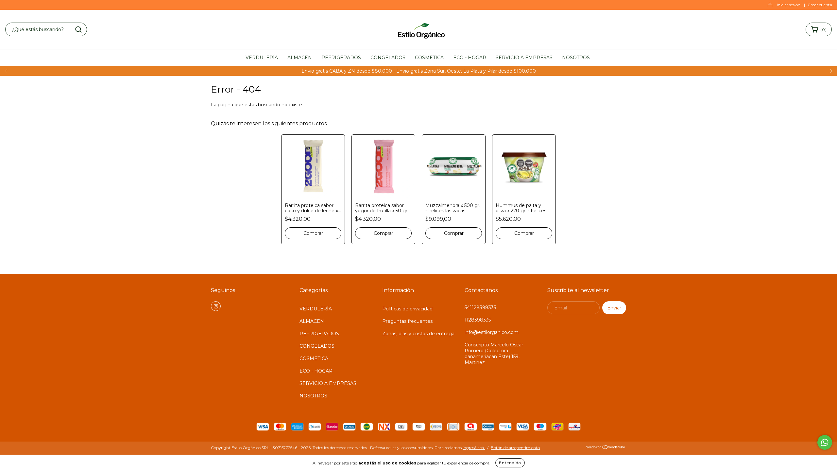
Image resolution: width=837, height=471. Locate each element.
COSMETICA (429, 58)
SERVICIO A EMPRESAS (524, 58)
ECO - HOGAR (469, 58)
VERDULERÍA (262, 58)
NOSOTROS (576, 58)
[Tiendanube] (605, 447)
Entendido (510, 462)
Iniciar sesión (788, 4)
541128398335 (480, 307)
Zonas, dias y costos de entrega (418, 334)
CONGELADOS (387, 58)
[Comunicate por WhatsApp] (824, 442)
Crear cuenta (820, 4)
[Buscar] (78, 29)
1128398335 (478, 320)
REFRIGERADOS (341, 58)
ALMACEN (299, 58)
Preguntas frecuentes (407, 321)
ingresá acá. (474, 447)
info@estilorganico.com (492, 332)
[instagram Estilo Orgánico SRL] (216, 306)
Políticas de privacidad (407, 309)
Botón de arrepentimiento (515, 447)
